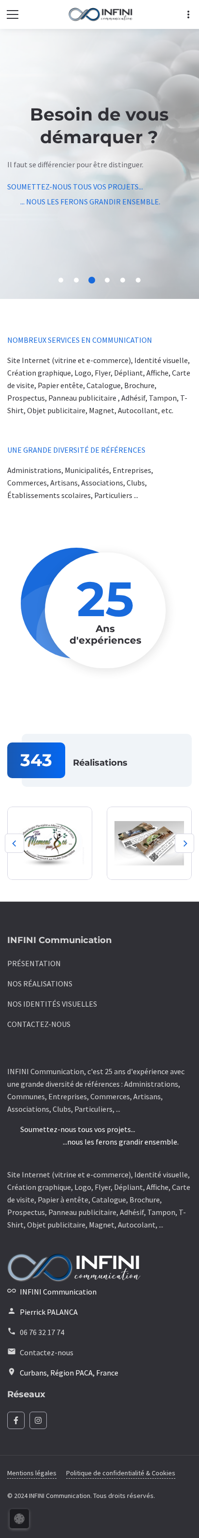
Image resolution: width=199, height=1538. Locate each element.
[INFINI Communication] (101, 15)
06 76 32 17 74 (42, 1332)
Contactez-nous (46, 1352)
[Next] (184, 843)
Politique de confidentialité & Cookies (120, 1473)
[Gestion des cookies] (19, 1518)
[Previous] (14, 843)
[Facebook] (16, 1420)
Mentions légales (32, 1473)
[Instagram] (38, 1420)
